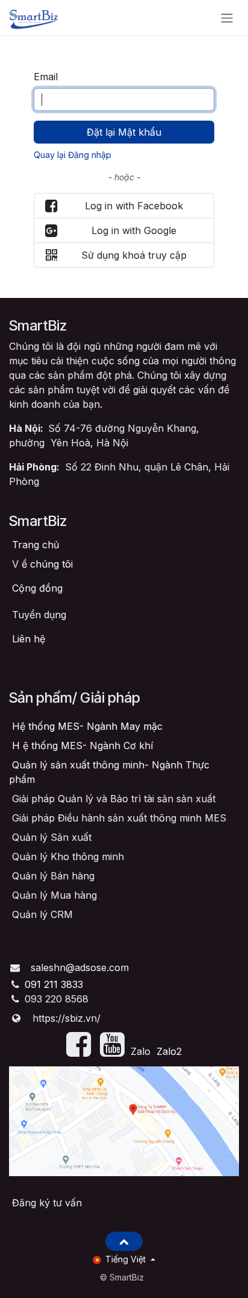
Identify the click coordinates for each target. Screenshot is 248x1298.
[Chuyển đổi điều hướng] (227, 17)
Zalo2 (169, 1051)
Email (46, 77)
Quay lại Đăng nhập (72, 155)
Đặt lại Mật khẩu (124, 132)
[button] (123, 1241)
